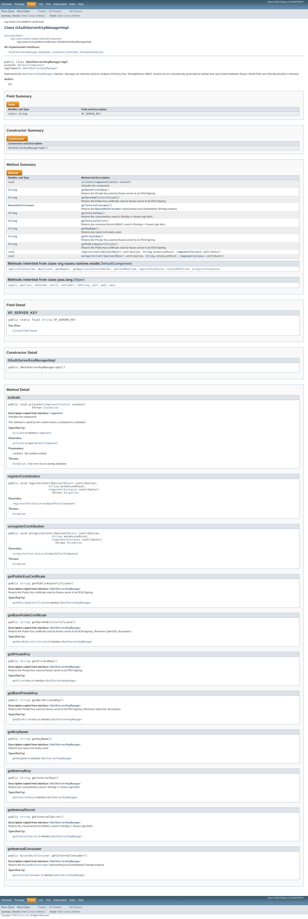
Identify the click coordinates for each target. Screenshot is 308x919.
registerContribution (96, 251)
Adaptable (44, 52)
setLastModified (178, 269)
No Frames (55, 11)
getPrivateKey (90, 236)
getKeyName (88, 228)
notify (53, 285)
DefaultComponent (31, 65)
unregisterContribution (97, 256)
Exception (51, 407)
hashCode (41, 285)
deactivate (45, 269)
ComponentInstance (189, 251)
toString (83, 285)
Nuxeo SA (24, 915)
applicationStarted (21, 269)
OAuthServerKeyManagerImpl (26, 147)
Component (58, 52)
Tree (48, 4)
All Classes (75, 11)
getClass (26, 285)
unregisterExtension (206, 269)
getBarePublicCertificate (98, 197)
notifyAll (67, 285)
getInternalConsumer (95, 205)
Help (81, 4)
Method (41, 15)
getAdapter (62, 269)
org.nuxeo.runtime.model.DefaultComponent (35, 38)
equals (12, 285)
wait (95, 285)
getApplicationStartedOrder (92, 269)
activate (87, 182)
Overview (6, 4)
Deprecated (60, 4)
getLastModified (125, 269)
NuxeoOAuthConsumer (21, 205)
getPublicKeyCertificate (98, 244)
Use (41, 4)
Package (19, 4)
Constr (31, 15)
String (22, 113)
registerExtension (151, 269)
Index (72, 4)
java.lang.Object (13, 35)
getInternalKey (91, 213)
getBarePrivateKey (93, 189)
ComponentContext (106, 182)
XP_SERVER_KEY (90, 113)
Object (116, 251)
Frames (42, 11)
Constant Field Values (25, 330)
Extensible (72, 52)
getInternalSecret (93, 220)
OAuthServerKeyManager (23, 52)
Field (24, 15)
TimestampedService (91, 52)
